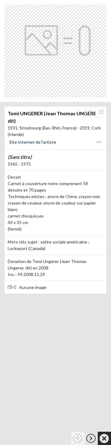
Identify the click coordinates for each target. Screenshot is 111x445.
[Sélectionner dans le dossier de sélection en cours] (90, 112)
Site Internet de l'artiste (32, 142)
